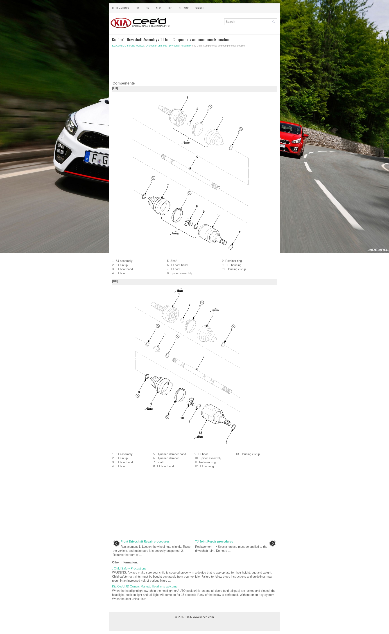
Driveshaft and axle (156, 45)
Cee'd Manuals (120, 8)
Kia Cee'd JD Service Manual (128, 45)
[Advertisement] (194, 65)
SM (147, 8)
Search (199, 8)
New (158, 8)
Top (169, 8)
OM (137, 8)
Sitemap (184, 8)
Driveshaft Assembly (180, 45)
